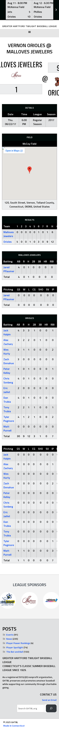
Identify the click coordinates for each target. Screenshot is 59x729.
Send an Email (49, 700)
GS (18, 289)
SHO (40, 289)
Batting (7, 261)
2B (33, 261)
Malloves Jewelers (8, 234)
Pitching (8, 289)
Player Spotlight (14, 647)
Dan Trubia (7, 400)
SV (47, 289)
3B (39, 261)
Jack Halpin (7, 332)
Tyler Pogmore (8, 419)
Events (9, 634)
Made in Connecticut (14, 725)
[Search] (51, 708)
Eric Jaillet (6, 390)
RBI (52, 261)
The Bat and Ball (14, 651)
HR (45, 261)
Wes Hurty (6, 352)
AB (18, 261)
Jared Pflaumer (8, 269)
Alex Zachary (8, 342)
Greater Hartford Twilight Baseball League (29, 26)
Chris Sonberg (8, 380)
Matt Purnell (7, 428)
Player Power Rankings (18, 643)
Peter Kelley (6, 371)
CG (34, 289)
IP (53, 289)
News (9, 638)
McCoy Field (29, 144)
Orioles (7, 242)
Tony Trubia (7, 409)
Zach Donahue (8, 361)
